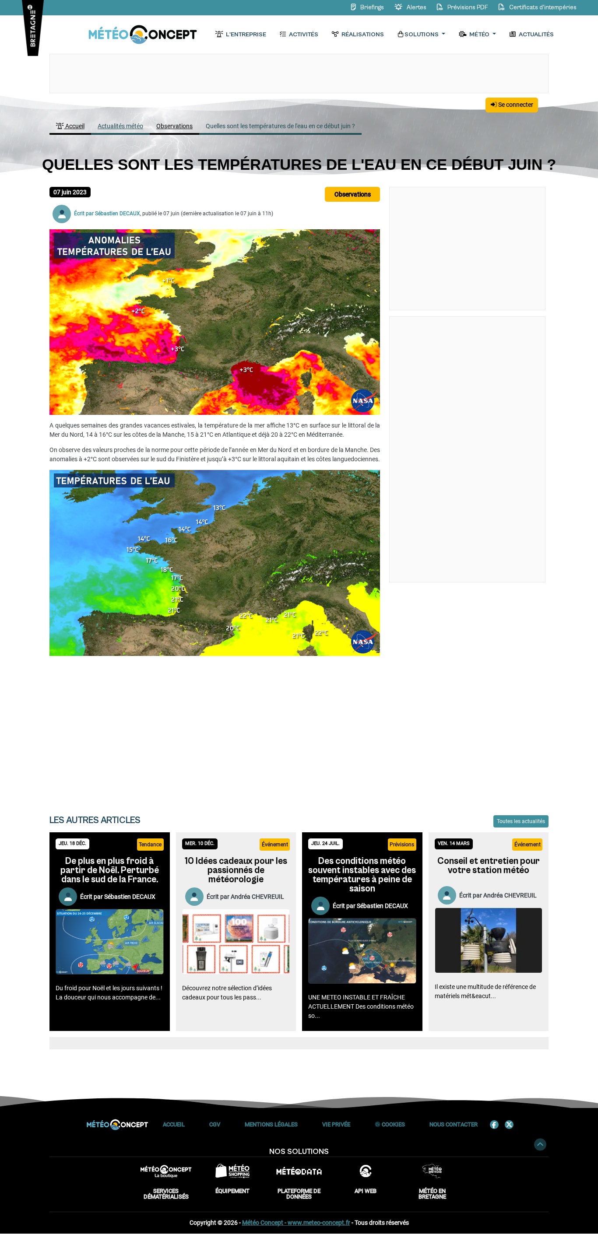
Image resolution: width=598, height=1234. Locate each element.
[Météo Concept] (143, 35)
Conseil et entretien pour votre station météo (488, 866)
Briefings (372, 7)
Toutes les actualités (521, 821)
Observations (174, 126)
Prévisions (402, 844)
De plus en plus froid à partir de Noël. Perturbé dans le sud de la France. (109, 870)
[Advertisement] (215, 729)
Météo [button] (479, 34)
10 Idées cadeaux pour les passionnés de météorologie (236, 870)
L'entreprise (245, 34)
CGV (214, 1124)
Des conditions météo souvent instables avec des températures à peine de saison (362, 875)
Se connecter (515, 104)
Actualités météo (120, 126)
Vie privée (336, 1124)
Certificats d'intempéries (542, 7)
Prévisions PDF (467, 7)
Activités (303, 34)
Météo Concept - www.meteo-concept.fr (296, 1222)
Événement (275, 844)
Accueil (74, 126)
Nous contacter (453, 1124)
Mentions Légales (271, 1124)
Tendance (150, 844)
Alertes (416, 7)
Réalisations (362, 34)
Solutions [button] (422, 34)
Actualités (535, 34)
